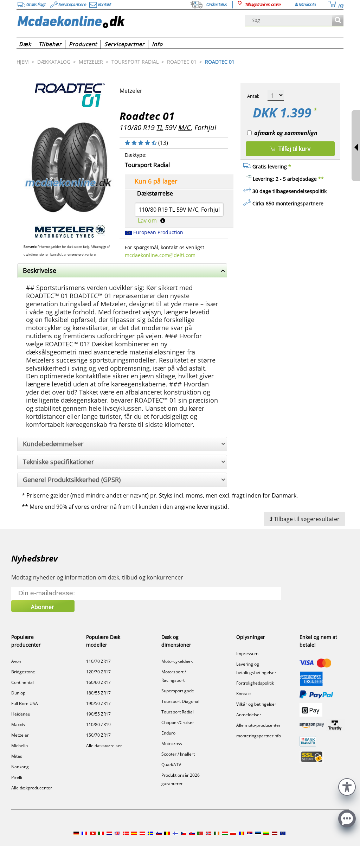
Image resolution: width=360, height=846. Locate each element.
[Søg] (337, 20)
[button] (347, 786)
